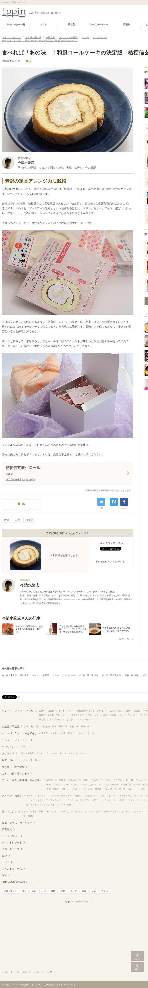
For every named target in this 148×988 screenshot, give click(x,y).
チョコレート (91, 796)
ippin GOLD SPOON (13, 881)
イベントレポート (12, 842)
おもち (38, 760)
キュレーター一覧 (10, 972)
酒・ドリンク (9, 811)
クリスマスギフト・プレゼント (84, 715)
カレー (131, 789)
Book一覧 (26, 972)
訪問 (26, 726)
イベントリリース (12, 868)
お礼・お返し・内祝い (120, 710)
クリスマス (8, 753)
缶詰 (75, 789)
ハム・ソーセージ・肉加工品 (117, 784)
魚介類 (137, 784)
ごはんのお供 (74, 780)
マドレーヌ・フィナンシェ (50, 800)
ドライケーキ (71, 800)
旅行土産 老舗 (131, 675)
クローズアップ (10, 849)
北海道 (73, 891)
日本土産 (85, 726)
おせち (24, 760)
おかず (93, 784)
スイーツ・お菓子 (40, 675)
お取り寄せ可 (10, 891)
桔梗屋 (29, 519)
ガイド (5, 862)
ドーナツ (30, 800)
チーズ (49, 784)
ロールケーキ (68, 675)
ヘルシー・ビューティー (15, 740)
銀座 (84, 891)
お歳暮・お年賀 (108, 715)
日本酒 (33, 811)
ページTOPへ (137, 979)
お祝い (42, 710)
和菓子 (95, 800)
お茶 (23, 816)
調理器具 (7, 829)
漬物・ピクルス (90, 780)
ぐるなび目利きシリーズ (30, 984)
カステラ (85, 800)
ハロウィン (8, 746)
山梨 (17, 519)
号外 (4, 875)
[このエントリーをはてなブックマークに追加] (114, 502)
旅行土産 (24, 675)
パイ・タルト (41, 796)
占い (4, 855)
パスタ (84, 784)
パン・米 (129, 780)
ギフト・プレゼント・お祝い (18, 710)
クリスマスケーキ (53, 753)
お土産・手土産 (9, 675)
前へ (137, 967)
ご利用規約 (49, 984)
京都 (34, 891)
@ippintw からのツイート (79, 901)
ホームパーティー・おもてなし (19, 733)
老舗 (6, 519)
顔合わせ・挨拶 (49, 726)
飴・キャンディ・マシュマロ (40, 805)
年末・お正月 (9, 760)
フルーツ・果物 (63, 805)
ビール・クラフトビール (107, 811)
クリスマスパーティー (74, 753)
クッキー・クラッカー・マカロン (66, 796)
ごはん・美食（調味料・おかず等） (22, 780)
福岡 (53, 891)
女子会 (62, 733)
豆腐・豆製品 (52, 789)
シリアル (118, 780)
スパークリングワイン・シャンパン (76, 811)
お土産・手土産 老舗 (88, 675)
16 (30, 61)
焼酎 (41, 811)
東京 (24, 891)
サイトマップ (62, 984)
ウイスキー (51, 811)
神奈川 (104, 891)
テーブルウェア (10, 835)
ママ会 (53, 733)
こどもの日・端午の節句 (15, 773)
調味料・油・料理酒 (56, 780)
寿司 (90, 789)
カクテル (125, 811)
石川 (43, 891)
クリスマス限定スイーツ (30, 753)
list (101, 508)
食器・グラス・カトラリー (17, 822)
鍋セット (66, 789)
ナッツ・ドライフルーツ (67, 784)
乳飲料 (31, 816)
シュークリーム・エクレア (130, 796)
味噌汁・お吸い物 (103, 789)
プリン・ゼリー (107, 796)
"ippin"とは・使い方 (43, 972)
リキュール (137, 811)
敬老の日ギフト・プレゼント (52, 715)
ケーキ (56, 675)
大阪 (94, 891)
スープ (122, 789)
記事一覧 (124, 639)
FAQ (73, 984)
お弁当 (82, 789)
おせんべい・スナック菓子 (113, 800)
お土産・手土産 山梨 (111, 675)
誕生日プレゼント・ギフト (60, 710)
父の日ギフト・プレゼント (79, 719)
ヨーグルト (106, 780)
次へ (137, 956)
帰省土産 (63, 726)
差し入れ (35, 726)
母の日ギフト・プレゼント (51, 719)
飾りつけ (72, 733)
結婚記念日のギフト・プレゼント (92, 710)
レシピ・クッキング (88, 733)
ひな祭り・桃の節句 (13, 767)
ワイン (24, 811)
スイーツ (23, 746)
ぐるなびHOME (9, 984)
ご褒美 (137, 710)
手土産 (44, 733)
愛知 (63, 891)
